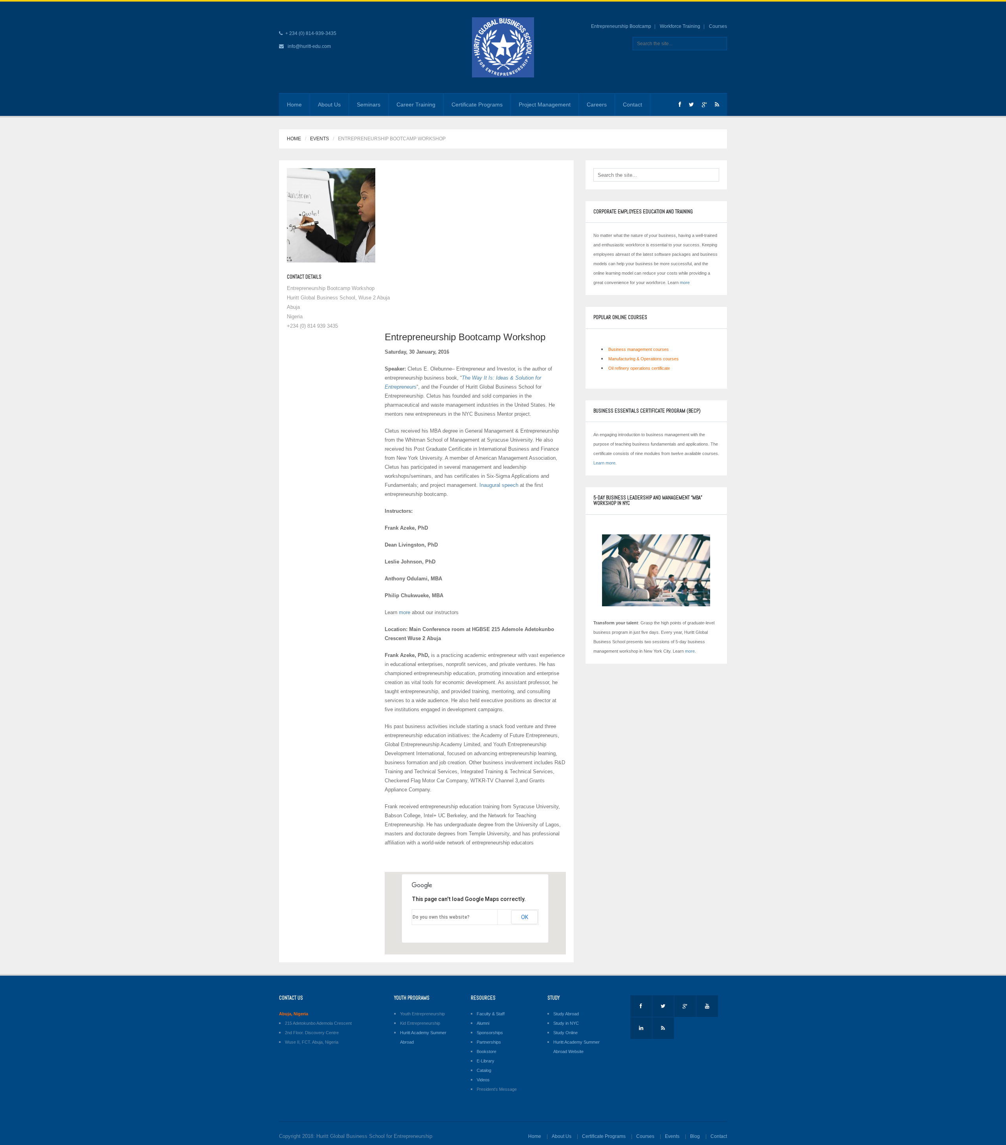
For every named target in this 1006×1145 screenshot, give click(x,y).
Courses (718, 26)
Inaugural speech (498, 485)
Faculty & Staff (491, 1013)
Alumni (483, 1023)
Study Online (565, 1032)
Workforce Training (680, 26)
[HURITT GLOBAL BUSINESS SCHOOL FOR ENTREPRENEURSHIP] (503, 47)
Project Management (545, 104)
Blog (695, 1136)
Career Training (416, 104)
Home (294, 104)
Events (319, 138)
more (404, 612)
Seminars (368, 104)
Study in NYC (566, 1023)
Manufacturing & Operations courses (643, 358)
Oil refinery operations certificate (639, 368)
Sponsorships (490, 1032)
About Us (329, 104)
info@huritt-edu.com (309, 46)
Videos (483, 1079)
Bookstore (486, 1051)
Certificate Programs (477, 104)
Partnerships (489, 1042)
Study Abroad (566, 1013)
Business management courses (638, 349)
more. (690, 651)
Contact (632, 104)
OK (524, 917)
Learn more (604, 463)
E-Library (485, 1061)
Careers (597, 104)
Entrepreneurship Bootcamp (621, 26)
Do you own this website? (441, 917)
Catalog (484, 1070)
